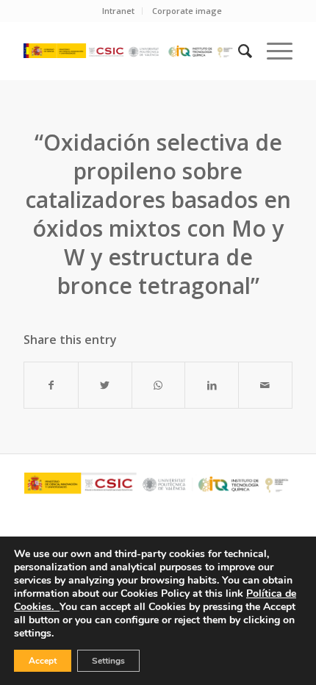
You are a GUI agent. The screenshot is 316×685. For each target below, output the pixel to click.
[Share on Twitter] (105, 385)
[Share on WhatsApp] (158, 385)
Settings (108, 661)
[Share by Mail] (265, 385)
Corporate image (187, 10)
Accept (43, 661)
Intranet (118, 10)
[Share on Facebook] (51, 385)
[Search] (237, 50)
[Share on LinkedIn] (211, 385)
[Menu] (272, 50)
